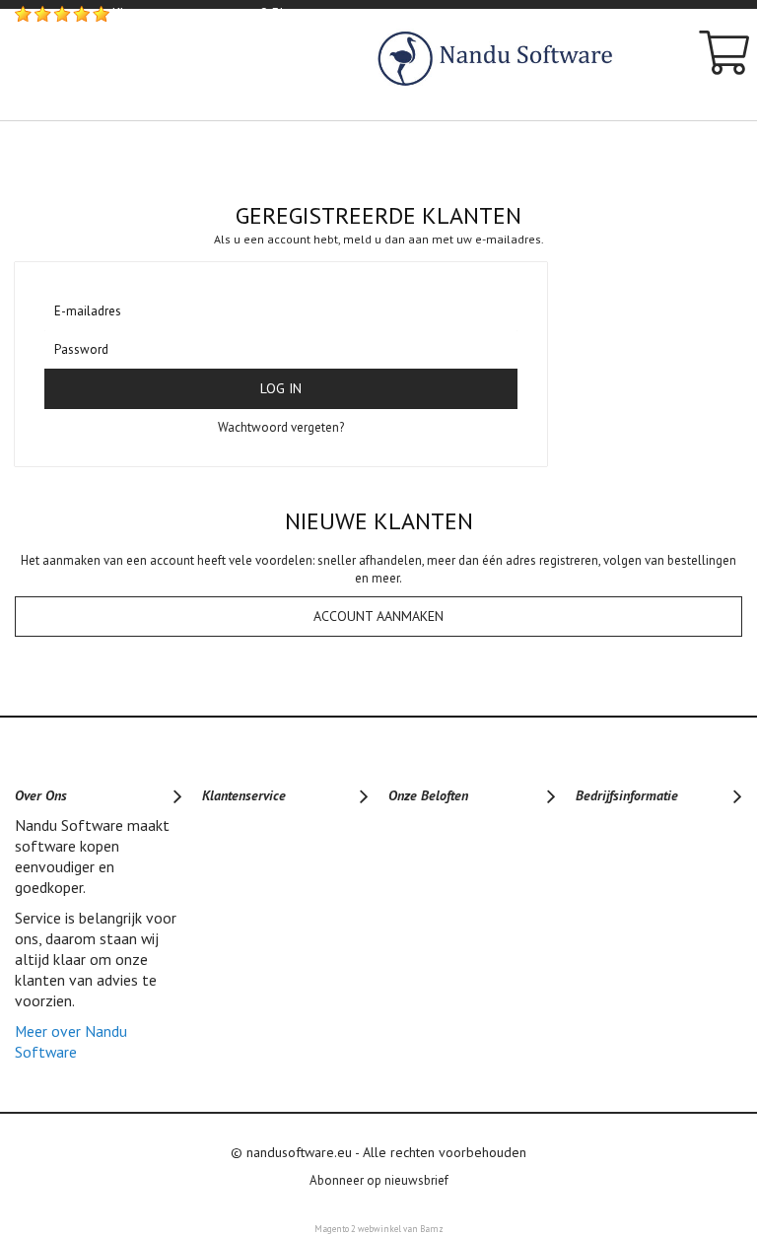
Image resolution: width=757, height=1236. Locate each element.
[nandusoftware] (520, 61)
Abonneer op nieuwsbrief (379, 1180)
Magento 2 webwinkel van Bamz (379, 1228)
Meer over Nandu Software (71, 1041)
